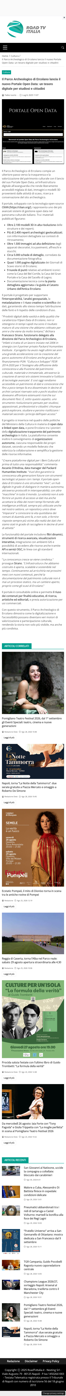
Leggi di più (9, 737)
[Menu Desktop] (5, 47)
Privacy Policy (51, 1361)
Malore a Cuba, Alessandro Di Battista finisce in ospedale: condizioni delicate (41, 1191)
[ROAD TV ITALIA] (26, 29)
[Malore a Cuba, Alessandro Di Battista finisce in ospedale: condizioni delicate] (11, 1192)
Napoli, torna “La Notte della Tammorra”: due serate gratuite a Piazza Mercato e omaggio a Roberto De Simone (29, 787)
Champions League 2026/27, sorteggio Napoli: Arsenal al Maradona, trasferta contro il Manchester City (41, 1287)
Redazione (13, 1361)
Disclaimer (31, 1361)
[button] (63, 47)
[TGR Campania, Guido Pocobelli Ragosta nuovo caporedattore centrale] (11, 1265)
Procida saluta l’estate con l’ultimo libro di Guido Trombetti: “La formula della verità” (31, 1064)
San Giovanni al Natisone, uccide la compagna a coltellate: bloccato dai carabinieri (43, 1171)
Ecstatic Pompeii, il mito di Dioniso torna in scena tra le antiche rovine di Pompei (31, 892)
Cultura (6, 72)
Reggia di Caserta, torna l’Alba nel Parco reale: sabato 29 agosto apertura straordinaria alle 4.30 (31, 960)
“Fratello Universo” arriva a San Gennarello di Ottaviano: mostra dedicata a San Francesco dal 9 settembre (43, 1236)
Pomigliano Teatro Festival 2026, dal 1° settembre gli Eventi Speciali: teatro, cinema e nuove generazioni (32, 722)
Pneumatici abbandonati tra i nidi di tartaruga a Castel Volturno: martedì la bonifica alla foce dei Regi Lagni (43, 1212)
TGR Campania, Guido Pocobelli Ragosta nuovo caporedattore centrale (43, 1265)
